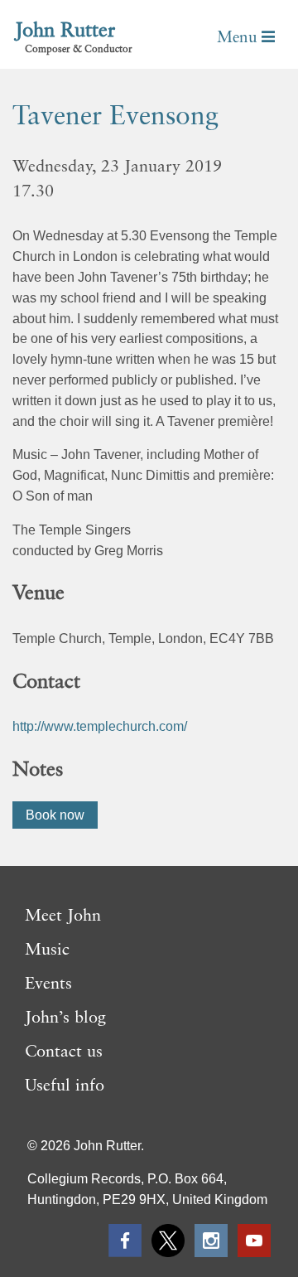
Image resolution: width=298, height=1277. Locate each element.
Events (48, 984)
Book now (55, 815)
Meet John (63, 916)
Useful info (64, 1086)
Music (47, 950)
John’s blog (65, 1018)
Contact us (64, 1052)
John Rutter (65, 31)
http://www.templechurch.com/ (99, 726)
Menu (239, 38)
